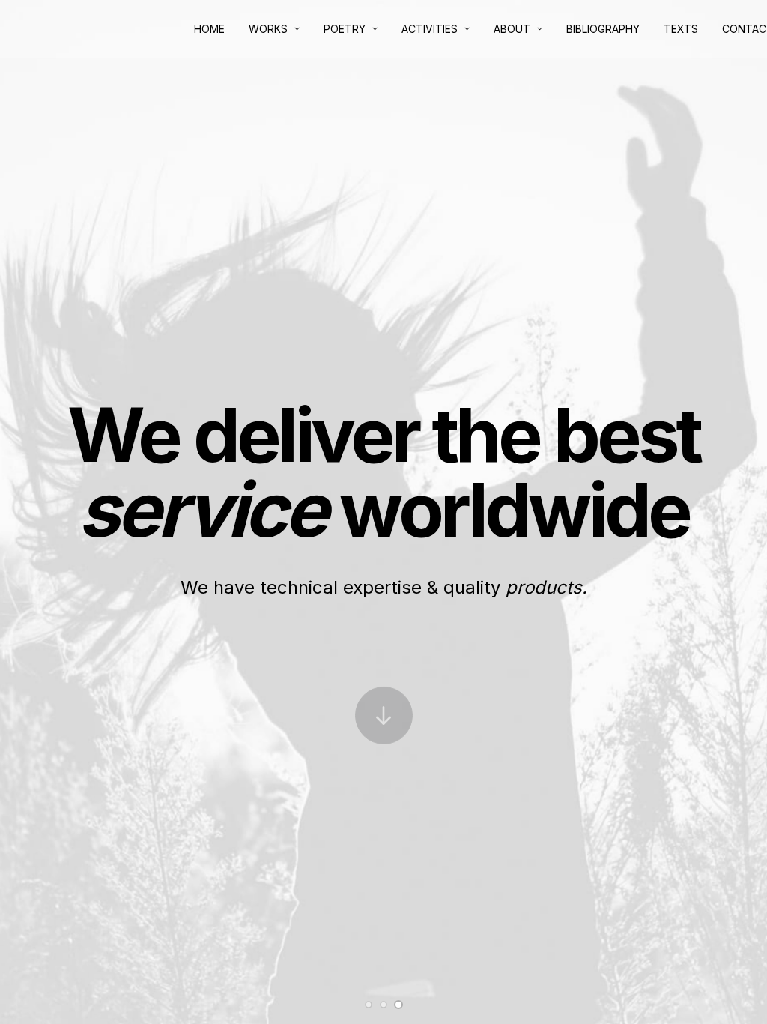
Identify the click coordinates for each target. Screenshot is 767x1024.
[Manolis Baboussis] (24, 30)
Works (268, 28)
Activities (429, 28)
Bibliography (603, 28)
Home (209, 28)
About (512, 28)
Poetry (345, 28)
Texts (681, 28)
